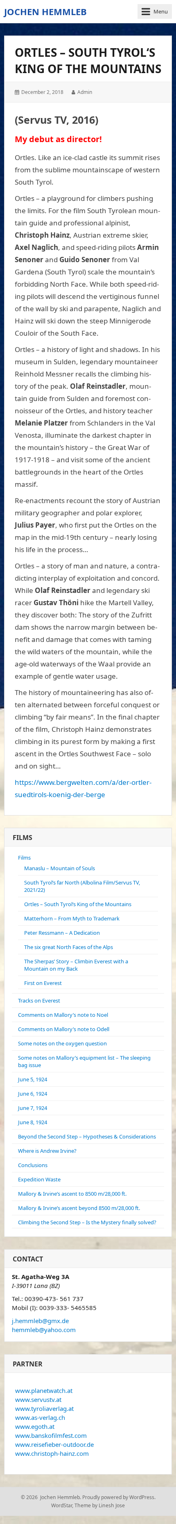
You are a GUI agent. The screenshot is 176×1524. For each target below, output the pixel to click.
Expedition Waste (39, 1179)
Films (24, 857)
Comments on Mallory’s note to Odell (63, 1029)
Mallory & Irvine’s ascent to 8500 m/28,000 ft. (72, 1193)
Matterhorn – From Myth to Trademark (72, 918)
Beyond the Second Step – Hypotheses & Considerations (87, 1136)
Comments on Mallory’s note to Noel (63, 1014)
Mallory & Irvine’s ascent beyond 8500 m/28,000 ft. (79, 1208)
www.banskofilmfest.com (51, 1435)
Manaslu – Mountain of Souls (59, 868)
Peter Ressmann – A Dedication (62, 932)
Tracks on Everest (39, 1000)
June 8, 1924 (32, 1122)
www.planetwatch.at (43, 1390)
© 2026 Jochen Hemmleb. (51, 1497)
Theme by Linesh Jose (99, 1505)
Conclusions (32, 1165)
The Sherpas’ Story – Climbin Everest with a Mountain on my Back (76, 965)
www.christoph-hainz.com (52, 1453)
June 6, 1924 (32, 1093)
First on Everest (43, 983)
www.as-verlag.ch (40, 1417)
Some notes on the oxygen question (62, 1043)
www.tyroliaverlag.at (44, 1408)
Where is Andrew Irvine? (47, 1150)
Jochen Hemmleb (45, 11)
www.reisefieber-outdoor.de (54, 1444)
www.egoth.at (34, 1426)
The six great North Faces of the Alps (68, 947)
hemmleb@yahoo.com (44, 1330)
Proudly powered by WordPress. (119, 1497)
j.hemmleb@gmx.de (40, 1321)
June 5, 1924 (32, 1079)
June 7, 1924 (32, 1108)
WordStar (61, 1505)
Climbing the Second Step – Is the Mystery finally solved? (87, 1222)
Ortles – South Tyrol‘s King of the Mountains (77, 904)
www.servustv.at (38, 1399)
